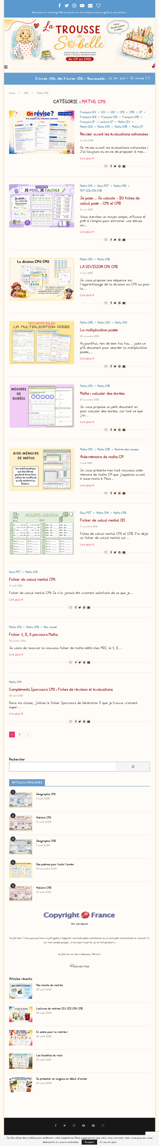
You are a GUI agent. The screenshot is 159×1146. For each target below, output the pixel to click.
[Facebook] (59, 6)
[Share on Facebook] (111, 166)
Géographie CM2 (46, 841)
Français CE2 (88, 117)
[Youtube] (82, 6)
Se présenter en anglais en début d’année (61, 1079)
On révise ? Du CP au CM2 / (126, 78)
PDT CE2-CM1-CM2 (91, 191)
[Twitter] (67, 6)
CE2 (112, 112)
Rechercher (17, 759)
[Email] (90, 6)
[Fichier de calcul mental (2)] (41, 533)
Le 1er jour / (93, 78)
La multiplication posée (99, 330)
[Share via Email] (124, 166)
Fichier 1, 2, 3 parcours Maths (33, 634)
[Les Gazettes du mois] (20, 1061)
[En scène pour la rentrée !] (20, 1037)
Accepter (89, 1142)
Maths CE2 (86, 127)
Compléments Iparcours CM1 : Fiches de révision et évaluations (61, 689)
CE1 (103, 112)
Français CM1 (109, 117)
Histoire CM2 (43, 888)
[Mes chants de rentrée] (20, 991)
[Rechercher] (133, 766)
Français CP (87, 122)
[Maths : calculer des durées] (41, 406)
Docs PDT (103, 186)
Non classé (50, 627)
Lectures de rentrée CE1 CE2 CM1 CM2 (59, 1008)
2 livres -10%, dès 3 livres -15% (34, 78)
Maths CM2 (121, 127)
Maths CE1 (124, 122)
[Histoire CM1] (20, 823)
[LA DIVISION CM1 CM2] (41, 279)
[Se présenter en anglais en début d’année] (20, 1084)
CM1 (26, 93)
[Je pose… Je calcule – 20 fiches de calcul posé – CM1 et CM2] (41, 206)
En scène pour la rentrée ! (52, 1032)
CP (140, 112)
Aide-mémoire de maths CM (101, 456)
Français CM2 (130, 117)
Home (12, 93)
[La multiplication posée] (41, 342)
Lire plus (85, 158)
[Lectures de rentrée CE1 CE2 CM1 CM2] (20, 1014)
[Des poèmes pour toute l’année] (20, 870)
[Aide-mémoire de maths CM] (41, 469)
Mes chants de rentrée (49, 985)
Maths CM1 (103, 127)
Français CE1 (88, 112)
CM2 (131, 112)
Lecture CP (106, 122)
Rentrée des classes (126, 449)
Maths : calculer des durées (102, 393)
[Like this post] (106, 166)
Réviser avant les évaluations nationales (114, 134)
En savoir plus (108, 1142)
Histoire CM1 (43, 817)
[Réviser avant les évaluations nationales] (41, 132)
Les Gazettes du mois (49, 1055)
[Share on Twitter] (115, 166)
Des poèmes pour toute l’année (55, 864)
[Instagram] (74, 6)
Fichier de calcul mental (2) (102, 520)
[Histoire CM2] (20, 893)
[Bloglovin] (98, 6)
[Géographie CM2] (20, 846)
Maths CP (137, 127)
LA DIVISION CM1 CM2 (99, 266)
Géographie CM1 (46, 794)
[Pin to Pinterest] (119, 166)
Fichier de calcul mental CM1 (32, 579)
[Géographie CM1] (20, 800)
